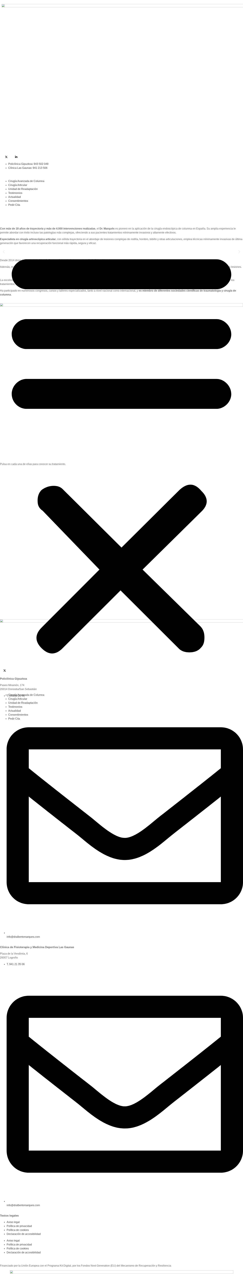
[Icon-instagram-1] (13, 157)
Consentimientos (18, 200)
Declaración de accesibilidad (24, 1234)
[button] (121, 450)
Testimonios (15, 193)
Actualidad (14, 197)
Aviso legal (13, 1222)
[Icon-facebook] (9, 157)
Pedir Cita (14, 204)
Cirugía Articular (17, 185)
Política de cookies (18, 1230)
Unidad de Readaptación (23, 189)
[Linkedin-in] (16, 157)
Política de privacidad (19, 1226)
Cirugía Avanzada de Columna (26, 181)
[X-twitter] (6, 157)
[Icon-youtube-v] (3, 157)
